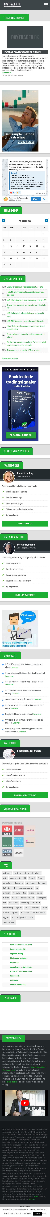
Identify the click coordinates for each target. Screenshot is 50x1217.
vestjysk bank (22, 918)
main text (15, 898)
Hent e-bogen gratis (25, 595)
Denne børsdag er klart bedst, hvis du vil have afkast (25, 673)
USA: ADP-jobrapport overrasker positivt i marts (25, 321)
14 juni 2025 (6, 75)
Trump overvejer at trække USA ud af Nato (23, 350)
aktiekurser (18, 873)
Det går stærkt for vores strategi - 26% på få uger (24, 682)
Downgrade (19, 883)
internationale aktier (26, 888)
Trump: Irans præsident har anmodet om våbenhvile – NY (27, 306)
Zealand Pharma (9, 922)
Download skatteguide (25, 795)
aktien (27, 873)
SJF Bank (6, 913)
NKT (4, 903)
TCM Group (25, 913)
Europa (33, 883)
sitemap (32, 1199)
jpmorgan (6, 893)
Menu (46, 4)
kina (24, 893)
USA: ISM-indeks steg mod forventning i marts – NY (26, 300)
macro (39, 893)
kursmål (31, 893)
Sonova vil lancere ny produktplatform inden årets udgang (25, 335)
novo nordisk (13, 903)
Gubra (14, 888)
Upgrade (6, 918)
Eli (27, 883)
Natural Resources (27, 898)
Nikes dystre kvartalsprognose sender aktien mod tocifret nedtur (26, 327)
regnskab (19, 908)
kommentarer (17, 75)
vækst (31, 918)
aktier (5, 878)
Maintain (6, 898)
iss (37, 888)
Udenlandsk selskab (38, 913)
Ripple (36, 1197)
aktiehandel (7, 873)
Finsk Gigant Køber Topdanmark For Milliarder (22, 51)
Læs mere (6, 73)
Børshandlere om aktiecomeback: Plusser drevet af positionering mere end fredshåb (26, 343)
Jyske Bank (16, 893)
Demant (40, 878)
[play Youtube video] (25, 1103)
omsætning (25, 903)
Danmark (32, 878)
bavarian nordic (15, 878)
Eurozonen (42, 883)
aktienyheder (36, 873)
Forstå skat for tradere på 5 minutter (19, 699)
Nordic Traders (11, 1082)
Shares (44, 908)
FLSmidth (6, 888)
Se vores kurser (25, 523)
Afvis (44, 1213)
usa (13, 918)
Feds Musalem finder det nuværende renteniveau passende (25, 293)
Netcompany (41, 898)
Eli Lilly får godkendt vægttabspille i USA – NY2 (25, 287)
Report (27, 908)
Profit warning (8, 908)
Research (35, 908)
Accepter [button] (37, 1214)
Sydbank (15, 913)
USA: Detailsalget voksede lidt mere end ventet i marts (25, 314)
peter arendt (36, 903)
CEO (24, 878)
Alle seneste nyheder (10, 358)
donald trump (7, 883)
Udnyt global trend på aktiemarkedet (19, 714)
